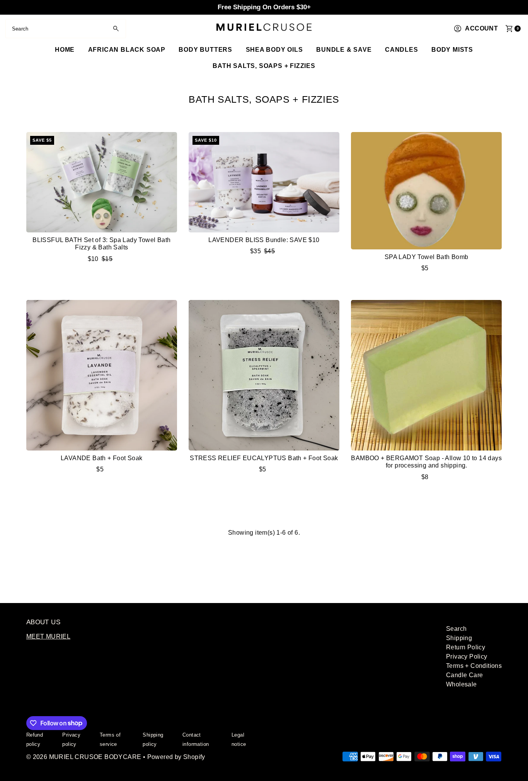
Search (456, 628)
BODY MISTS (452, 49)
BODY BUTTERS (205, 49)
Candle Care (464, 675)
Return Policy (465, 647)
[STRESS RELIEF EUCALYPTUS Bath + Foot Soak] (264, 375)
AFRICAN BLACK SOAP (126, 49)
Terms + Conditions (474, 665)
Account (481, 28)
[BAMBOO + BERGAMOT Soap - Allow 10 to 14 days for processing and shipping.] (426, 375)
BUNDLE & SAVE (343, 49)
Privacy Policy (466, 656)
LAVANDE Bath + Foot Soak (102, 458)
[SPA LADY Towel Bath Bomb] (426, 190)
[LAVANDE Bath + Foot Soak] (101, 375)
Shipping (459, 638)
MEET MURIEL (48, 636)
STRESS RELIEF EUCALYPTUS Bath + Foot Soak (264, 458)
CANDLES (401, 49)
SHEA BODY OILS (274, 49)
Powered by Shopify (176, 757)
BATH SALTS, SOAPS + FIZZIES (264, 66)
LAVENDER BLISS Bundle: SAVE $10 (263, 240)
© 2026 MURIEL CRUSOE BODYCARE (83, 757)
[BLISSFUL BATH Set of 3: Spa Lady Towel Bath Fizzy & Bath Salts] (101, 182)
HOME (65, 49)
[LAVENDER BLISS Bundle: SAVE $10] (264, 182)
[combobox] (65, 28)
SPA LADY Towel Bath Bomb (426, 257)
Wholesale (461, 684)
